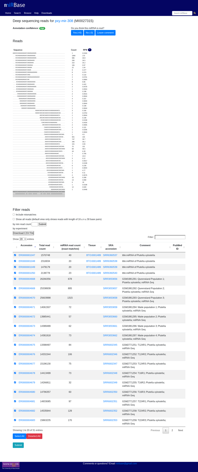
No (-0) (89, 32)
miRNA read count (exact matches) (70, 247)
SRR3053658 (110, 298)
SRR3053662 (110, 335)
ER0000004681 (27, 401)
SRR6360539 (110, 267)
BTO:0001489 (93, 255)
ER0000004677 (27, 363)
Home (8, 13)
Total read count (44, 247)
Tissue (92, 245)
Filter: (151, 237)
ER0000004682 (27, 411)
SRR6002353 (110, 420)
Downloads (46, 13)
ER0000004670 (27, 298)
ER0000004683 (27, 420)
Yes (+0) (77, 32)
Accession (26, 245)
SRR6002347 (110, 363)
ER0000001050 (27, 273)
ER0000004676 (27, 354)
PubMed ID (177, 247)
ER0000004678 (27, 373)
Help (36, 13)
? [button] (89, 50)
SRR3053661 (110, 326)
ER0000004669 (27, 288)
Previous (155, 430)
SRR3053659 (110, 307)
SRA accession (111, 247)
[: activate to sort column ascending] (15, 247)
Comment (145, 245)
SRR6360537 (110, 255)
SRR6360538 (110, 261)
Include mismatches (25, 214)
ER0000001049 (27, 267)
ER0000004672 (27, 316)
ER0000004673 (27, 326)
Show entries (23, 239)
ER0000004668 (27, 279)
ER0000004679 (27, 382)
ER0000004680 (27, 392)
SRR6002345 (110, 345)
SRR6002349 (110, 382)
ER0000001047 (27, 255)
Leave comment (105, 32)
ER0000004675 (27, 345)
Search (17, 13)
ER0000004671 (27, 307)
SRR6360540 (110, 273)
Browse (27, 13)
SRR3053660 (110, 316)
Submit (18, 445)
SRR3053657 (110, 288)
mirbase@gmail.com (126, 463)
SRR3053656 (110, 279)
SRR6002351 (110, 401)
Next (180, 430)
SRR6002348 (110, 373)
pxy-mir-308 (64, 21)
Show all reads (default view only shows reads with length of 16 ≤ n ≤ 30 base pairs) (58, 219)
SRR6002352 (110, 411)
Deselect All (34, 436)
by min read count (22, 224)
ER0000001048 (27, 261)
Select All (19, 436)
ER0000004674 (27, 335)
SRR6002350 (110, 392)
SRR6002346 (110, 354)
